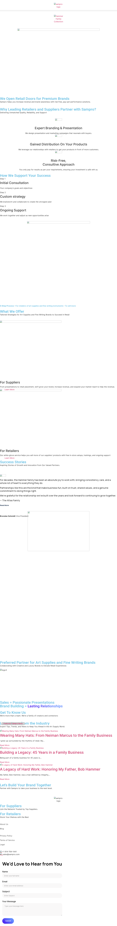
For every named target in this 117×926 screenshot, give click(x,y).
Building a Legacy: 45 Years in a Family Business (42, 752)
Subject (6, 891)
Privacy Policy (6, 836)
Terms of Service (7, 840)
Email (4, 881)
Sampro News (17, 723)
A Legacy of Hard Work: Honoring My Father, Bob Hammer (50, 769)
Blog (2, 829)
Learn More (9, 458)
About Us (4, 824)
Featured (7, 723)
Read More (4, 745)
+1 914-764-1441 (9, 851)
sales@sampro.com (11, 854)
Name (5, 871)
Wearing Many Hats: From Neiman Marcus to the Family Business (56, 735)
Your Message (9, 901)
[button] (58, 10)
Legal (2, 844)
